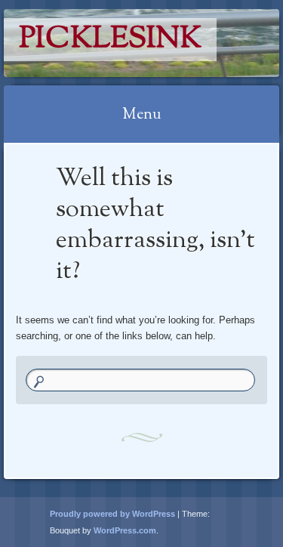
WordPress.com (125, 530)
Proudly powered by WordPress (112, 513)
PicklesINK (110, 39)
